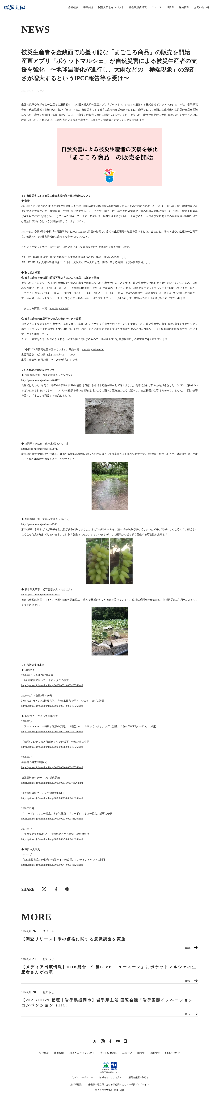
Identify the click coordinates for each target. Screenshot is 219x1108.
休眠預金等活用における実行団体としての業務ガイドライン (118, 1084)
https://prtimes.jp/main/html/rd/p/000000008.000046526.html (52, 747)
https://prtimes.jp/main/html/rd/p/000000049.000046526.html (52, 839)
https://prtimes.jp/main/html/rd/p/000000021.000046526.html (52, 685)
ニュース (157, 7)
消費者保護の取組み (138, 1077)
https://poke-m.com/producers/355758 (40, 594)
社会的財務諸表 (138, 7)
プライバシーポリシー (81, 1077)
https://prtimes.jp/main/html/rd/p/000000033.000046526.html (52, 818)
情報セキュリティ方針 (110, 1077)
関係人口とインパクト (111, 7)
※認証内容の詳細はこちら (109, 1072)
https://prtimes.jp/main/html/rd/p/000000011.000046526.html (52, 782)
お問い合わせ (201, 7)
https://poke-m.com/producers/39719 (39, 448)
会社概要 (73, 7)
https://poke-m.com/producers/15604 (39, 524)
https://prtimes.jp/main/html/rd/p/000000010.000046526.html (52, 767)
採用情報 (184, 7)
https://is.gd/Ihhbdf (59, 308)
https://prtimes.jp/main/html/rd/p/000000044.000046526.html (52, 864)
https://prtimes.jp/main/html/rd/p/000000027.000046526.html (52, 705)
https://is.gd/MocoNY (93, 349)
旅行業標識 (76, 1084)
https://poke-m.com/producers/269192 (40, 380)
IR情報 (170, 7)
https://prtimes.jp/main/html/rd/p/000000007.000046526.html (52, 731)
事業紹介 (88, 7)
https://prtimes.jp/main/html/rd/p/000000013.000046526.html (52, 798)
